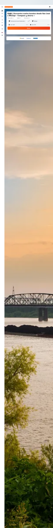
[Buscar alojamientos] (2, 13)
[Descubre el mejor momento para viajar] (2, 25)
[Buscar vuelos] (2, 11)
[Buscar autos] (2, 16)
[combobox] (27, 18)
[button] (2, 6)
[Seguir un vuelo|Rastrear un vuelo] (2, 22)
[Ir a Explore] (2, 20)
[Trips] (2, 29)
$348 (9, 13)
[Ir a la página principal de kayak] (9, 7)
